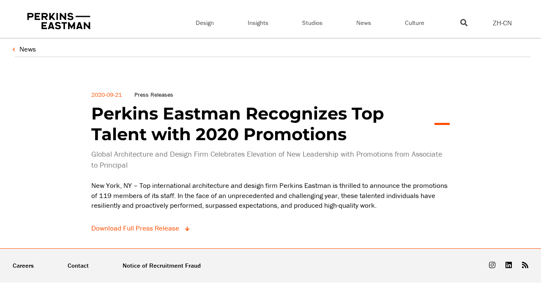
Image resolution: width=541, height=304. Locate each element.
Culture (414, 23)
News (363, 23)
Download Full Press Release (136, 228)
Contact (78, 265)
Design (205, 23)
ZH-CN (502, 22)
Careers (23, 265)
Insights (258, 23)
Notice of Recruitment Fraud (162, 265)
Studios (312, 23)
